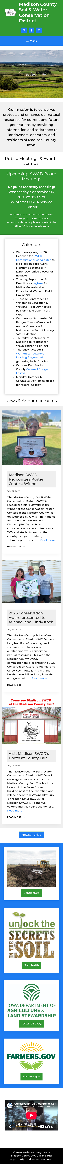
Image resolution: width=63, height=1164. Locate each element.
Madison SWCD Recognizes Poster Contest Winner (26, 479)
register (37, 283)
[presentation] (31, 438)
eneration (39, 357)
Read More (16, 546)
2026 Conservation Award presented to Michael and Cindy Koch (31, 617)
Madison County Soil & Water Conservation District (38, 12)
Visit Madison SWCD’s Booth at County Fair (29, 755)
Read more (47, 540)
